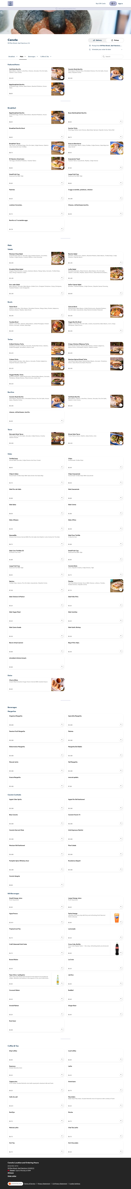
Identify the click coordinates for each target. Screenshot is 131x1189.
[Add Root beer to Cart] (61, 1029)
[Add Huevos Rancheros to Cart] (120, 151)
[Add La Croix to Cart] (120, 967)
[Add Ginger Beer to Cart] (120, 1013)
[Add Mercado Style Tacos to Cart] (61, 442)
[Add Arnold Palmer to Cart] (61, 1013)
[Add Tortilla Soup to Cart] (61, 466)
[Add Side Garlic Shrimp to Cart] (120, 635)
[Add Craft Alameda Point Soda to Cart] (61, 952)
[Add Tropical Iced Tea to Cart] (61, 937)
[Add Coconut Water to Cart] (61, 998)
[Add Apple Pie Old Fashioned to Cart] (120, 807)
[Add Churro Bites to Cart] (61, 688)
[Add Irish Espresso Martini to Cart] (120, 838)
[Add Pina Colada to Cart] (120, 853)
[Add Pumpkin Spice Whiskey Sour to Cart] (61, 869)
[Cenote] (10, 3)
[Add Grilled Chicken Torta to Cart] (61, 352)
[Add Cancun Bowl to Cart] (120, 314)
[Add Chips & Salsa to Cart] (61, 482)
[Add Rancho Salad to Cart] (120, 262)
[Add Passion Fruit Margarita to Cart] (61, 739)
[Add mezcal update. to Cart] (120, 785)
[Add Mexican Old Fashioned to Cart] (61, 853)
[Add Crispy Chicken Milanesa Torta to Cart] (120, 352)
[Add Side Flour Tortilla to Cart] (120, 543)
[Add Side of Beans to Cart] (61, 528)
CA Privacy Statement (59, 1184)
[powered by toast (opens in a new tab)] (15, 1184)
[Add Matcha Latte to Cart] (61, 1135)
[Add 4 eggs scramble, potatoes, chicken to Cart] (120, 197)
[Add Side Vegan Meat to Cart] (61, 620)
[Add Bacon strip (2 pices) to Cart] (61, 651)
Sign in (120, 4)
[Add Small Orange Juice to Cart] (61, 906)
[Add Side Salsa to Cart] (61, 512)
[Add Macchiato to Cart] (120, 1105)
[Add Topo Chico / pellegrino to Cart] (61, 983)
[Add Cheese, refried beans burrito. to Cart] (120, 213)
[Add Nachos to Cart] (61, 589)
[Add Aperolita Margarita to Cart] (120, 724)
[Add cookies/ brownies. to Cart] (61, 213)
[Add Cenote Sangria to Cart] (61, 884)
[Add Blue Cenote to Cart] (61, 823)
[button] (13, 56)
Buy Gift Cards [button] (101, 3)
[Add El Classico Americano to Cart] (61, 167)
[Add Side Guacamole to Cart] (120, 497)
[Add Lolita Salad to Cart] (120, 277)
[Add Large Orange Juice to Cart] (120, 906)
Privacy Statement (44, 1184)
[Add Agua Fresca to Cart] (61, 921)
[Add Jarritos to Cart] (120, 983)
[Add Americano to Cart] (120, 1089)
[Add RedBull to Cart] (120, 998)
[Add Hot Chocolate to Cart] (120, 1151)
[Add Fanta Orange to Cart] (120, 921)
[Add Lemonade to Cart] (120, 937)
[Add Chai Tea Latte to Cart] (120, 1135)
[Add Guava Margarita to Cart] (61, 785)
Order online (12, 1176)
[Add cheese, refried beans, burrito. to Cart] (61, 420)
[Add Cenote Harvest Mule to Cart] (61, 838)
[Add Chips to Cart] (120, 466)
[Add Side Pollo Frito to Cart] (120, 604)
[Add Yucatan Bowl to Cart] (61, 330)
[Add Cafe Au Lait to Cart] (61, 1105)
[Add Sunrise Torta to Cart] (120, 136)
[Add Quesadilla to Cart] (61, 543)
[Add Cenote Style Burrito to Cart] (120, 77)
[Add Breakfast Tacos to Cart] (61, 151)
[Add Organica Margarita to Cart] (61, 724)
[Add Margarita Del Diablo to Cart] (120, 754)
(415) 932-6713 (13, 1166)
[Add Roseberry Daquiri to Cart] (120, 869)
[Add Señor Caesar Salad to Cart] (120, 292)
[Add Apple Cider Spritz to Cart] (61, 807)
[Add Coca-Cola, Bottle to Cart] (120, 952)
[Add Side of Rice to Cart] (120, 528)
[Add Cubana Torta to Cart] (61, 367)
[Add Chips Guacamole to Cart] (120, 482)
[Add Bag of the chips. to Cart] (120, 651)
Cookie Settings (74, 1184)
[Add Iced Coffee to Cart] (120, 1059)
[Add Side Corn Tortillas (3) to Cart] (61, 558)
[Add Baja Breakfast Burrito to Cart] (61, 92)
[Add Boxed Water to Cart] (61, 967)
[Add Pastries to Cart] (61, 197)
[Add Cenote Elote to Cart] (120, 574)
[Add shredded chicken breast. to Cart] (61, 666)
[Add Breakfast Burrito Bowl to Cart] (61, 136)
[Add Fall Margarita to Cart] (120, 770)
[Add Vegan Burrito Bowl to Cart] (120, 330)
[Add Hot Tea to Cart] (61, 1151)
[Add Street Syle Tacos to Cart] (120, 442)
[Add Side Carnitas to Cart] (120, 620)
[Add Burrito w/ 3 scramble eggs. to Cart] (61, 228)
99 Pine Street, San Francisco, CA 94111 (21, 1168)
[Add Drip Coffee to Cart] (61, 1059)
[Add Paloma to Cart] (120, 739)
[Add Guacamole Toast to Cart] (120, 167)
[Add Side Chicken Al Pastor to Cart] (61, 604)
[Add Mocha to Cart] (120, 1120)
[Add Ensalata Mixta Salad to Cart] (61, 277)
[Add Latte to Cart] (120, 1074)
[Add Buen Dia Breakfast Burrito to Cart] (120, 121)
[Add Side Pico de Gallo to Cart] (61, 497)
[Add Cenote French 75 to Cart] (120, 823)
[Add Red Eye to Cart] (61, 1120)
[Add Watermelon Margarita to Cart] (61, 754)
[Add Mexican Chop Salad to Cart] (61, 262)
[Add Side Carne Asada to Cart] (61, 635)
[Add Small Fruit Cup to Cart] (61, 182)
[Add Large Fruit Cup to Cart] (120, 182)
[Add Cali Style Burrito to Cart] (61, 77)
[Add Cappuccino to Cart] (61, 1089)
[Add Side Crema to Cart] (120, 512)
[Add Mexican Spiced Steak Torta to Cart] (120, 367)
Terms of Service (29, 1184)
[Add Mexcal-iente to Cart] (61, 770)
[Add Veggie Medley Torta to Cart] (61, 383)
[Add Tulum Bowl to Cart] (61, 314)
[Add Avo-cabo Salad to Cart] (61, 292)
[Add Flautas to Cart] (120, 589)
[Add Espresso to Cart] (61, 1074)
